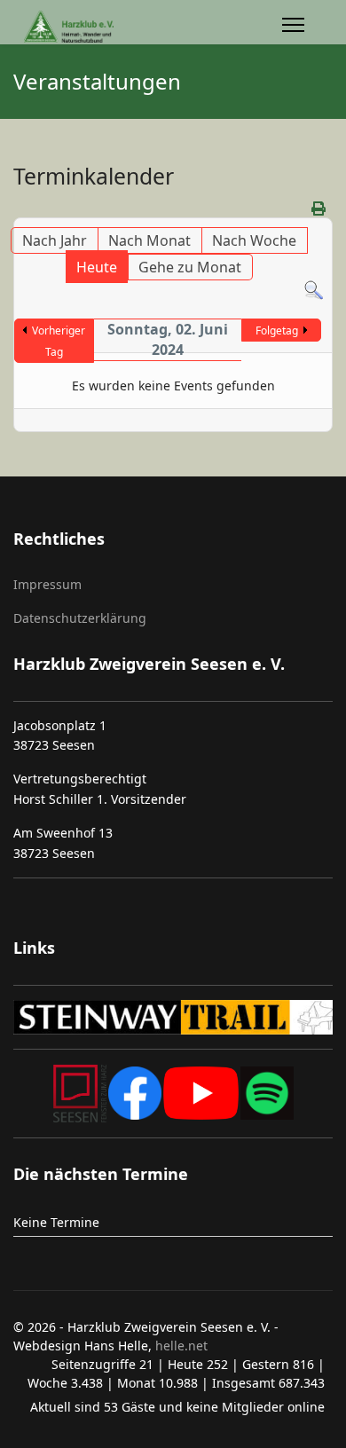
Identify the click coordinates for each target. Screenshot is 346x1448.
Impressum (47, 584)
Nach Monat (149, 240)
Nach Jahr (54, 240)
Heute (96, 267)
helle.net (180, 1345)
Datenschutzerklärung (79, 618)
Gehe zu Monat (189, 267)
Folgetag (277, 330)
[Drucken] (319, 208)
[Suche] (313, 290)
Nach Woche (254, 240)
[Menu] (293, 27)
